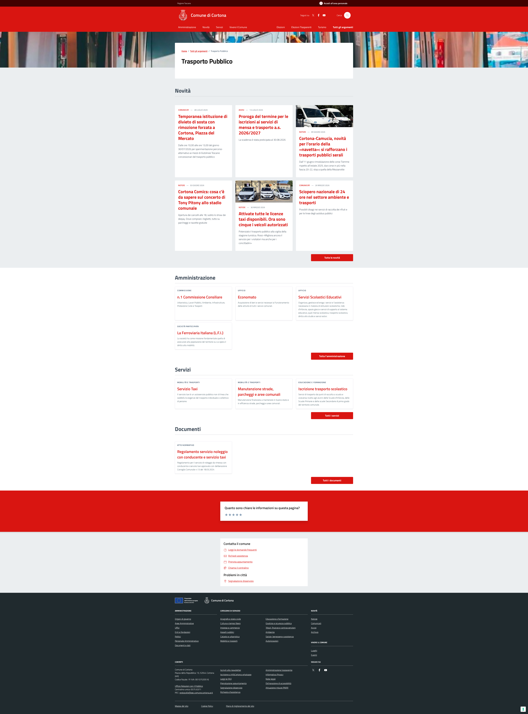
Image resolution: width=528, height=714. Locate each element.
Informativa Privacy (274, 674)
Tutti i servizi (332, 415)
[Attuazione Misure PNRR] (187, 601)
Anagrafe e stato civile (230, 619)
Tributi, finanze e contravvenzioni (280, 627)
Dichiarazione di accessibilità (278, 683)
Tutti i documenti (332, 480)
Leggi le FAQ (226, 679)
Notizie (302, 131)
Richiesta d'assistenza (230, 692)
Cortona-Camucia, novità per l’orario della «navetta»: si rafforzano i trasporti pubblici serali (323, 147)
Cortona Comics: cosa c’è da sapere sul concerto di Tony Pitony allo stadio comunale (201, 200)
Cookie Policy (207, 706)
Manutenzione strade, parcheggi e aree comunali (259, 391)
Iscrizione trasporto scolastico (322, 389)
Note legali (271, 679)
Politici (178, 636)
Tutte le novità (332, 258)
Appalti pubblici (227, 632)
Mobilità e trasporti (228, 641)
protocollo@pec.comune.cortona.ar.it (196, 692)
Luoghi (314, 650)
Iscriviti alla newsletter (230, 670)
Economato (247, 297)
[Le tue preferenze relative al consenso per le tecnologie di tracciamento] (523, 709)
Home (184, 51)
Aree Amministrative (184, 623)
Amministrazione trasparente (279, 670)
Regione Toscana (184, 3)
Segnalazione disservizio (231, 687)
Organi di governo (183, 619)
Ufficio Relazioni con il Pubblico (189, 686)
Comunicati (183, 109)
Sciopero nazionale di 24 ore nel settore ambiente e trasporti (324, 197)
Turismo (322, 27)
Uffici (177, 627)
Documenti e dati (182, 645)
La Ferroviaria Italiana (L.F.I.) (200, 333)
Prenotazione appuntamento (233, 683)
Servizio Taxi (187, 389)
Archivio (314, 632)
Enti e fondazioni (182, 632)
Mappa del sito (181, 706)
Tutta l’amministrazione (332, 356)
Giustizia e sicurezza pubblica (279, 623)
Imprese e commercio (230, 627)
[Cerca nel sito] (347, 15)
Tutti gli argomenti (198, 51)
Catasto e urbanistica (230, 636)
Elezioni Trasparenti (301, 27)
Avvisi (241, 109)
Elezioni (281, 27)
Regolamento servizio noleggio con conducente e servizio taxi (202, 454)
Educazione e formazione (277, 619)
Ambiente (270, 632)
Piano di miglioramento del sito (240, 706)
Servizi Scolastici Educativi (319, 297)
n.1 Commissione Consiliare (199, 297)
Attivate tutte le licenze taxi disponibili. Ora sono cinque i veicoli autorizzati (263, 219)
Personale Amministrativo (187, 641)
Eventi (314, 655)
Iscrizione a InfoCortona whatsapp (235, 674)
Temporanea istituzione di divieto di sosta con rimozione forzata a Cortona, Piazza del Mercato (202, 127)
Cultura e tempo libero (230, 623)
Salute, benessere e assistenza (280, 636)
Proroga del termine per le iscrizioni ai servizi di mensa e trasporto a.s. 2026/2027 (263, 125)
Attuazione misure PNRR (277, 687)
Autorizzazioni (272, 641)
